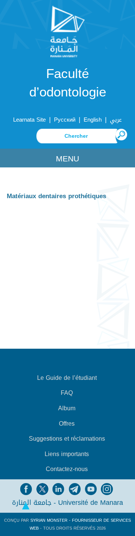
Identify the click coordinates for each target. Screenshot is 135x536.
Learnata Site (29, 119)
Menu (67, 158)
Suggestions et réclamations (67, 438)
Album (66, 408)
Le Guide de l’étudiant (67, 378)
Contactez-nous (67, 469)
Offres (67, 423)
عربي (116, 119)
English (93, 119)
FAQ (67, 393)
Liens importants (67, 454)
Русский (64, 119)
